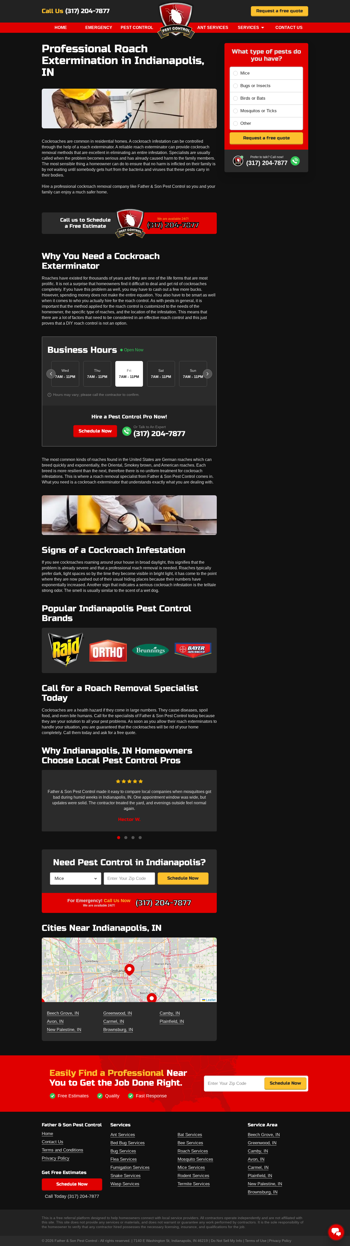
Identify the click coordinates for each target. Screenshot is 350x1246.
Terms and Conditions (62, 1150)
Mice (245, 73)
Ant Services (212, 27)
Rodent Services (193, 1175)
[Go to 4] (140, 837)
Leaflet (210, 999)
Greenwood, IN (117, 1013)
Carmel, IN (113, 1021)
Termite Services (194, 1183)
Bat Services (190, 1134)
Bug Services (123, 1151)
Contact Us (289, 27)
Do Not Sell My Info (226, 1241)
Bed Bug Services (127, 1142)
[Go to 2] (125, 837)
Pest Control (137, 27)
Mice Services (191, 1167)
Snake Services (125, 1175)
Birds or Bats (252, 98)
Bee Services (190, 1142)
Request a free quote (279, 11)
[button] (129, 970)
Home (61, 27)
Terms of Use (255, 1241)
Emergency (98, 27)
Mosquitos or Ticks (258, 110)
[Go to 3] (133, 837)
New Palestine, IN (64, 1029)
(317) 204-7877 (87, 11)
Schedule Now (95, 431)
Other (245, 123)
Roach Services (193, 1151)
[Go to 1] (118, 837)
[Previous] (51, 373)
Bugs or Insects (255, 85)
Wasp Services (124, 1183)
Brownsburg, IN (118, 1029)
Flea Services (123, 1159)
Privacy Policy (55, 1158)
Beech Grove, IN (63, 1013)
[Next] (207, 373)
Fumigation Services (130, 1167)
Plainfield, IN (172, 1021)
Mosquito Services (195, 1159)
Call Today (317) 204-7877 (72, 1196)
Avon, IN (55, 1021)
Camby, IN (170, 1013)
